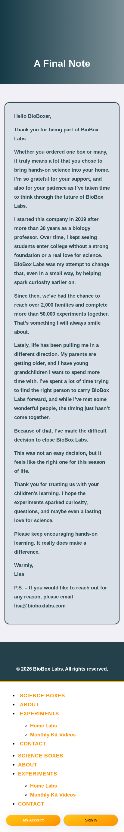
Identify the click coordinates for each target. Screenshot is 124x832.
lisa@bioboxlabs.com (40, 606)
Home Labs (43, 726)
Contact (33, 744)
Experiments (39, 714)
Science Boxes (42, 696)
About (29, 705)
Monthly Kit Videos (53, 735)
